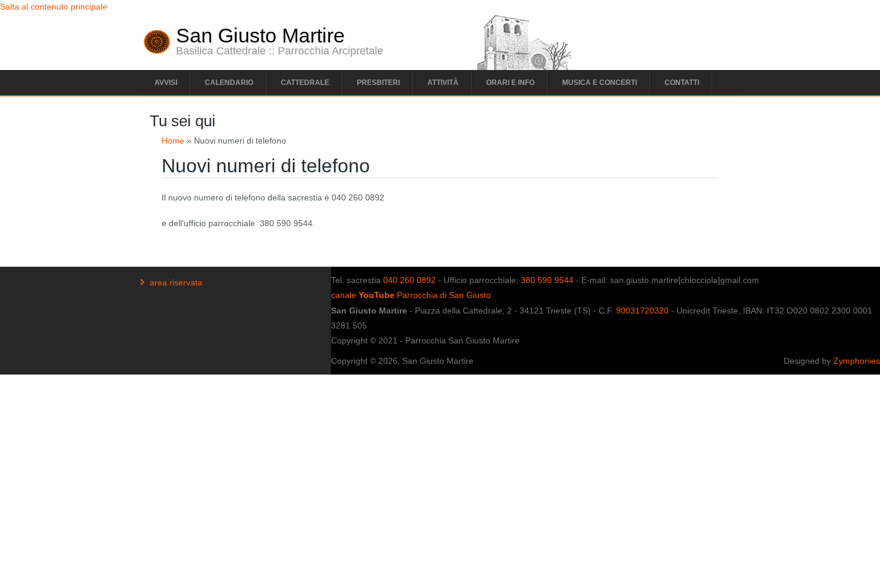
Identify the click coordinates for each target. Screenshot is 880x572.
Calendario (229, 82)
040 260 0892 (409, 280)
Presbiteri (378, 82)
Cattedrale (305, 82)
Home (173, 140)
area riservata (176, 282)
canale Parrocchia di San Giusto (411, 295)
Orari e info (510, 82)
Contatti (681, 82)
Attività (443, 82)
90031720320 (642, 310)
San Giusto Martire (260, 35)
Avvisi (165, 82)
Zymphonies (856, 361)
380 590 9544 (547, 280)
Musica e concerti (599, 82)
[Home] (157, 51)
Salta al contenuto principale (53, 6)
